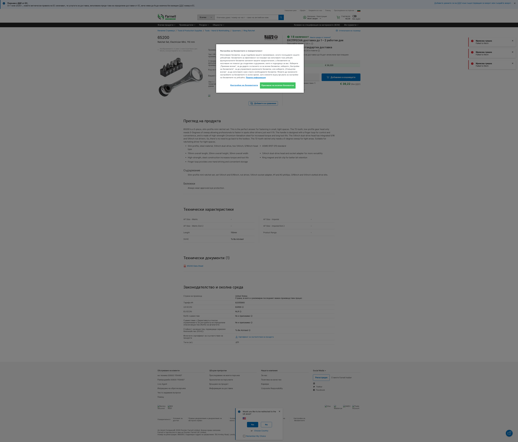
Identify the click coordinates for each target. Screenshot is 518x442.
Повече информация (256, 77)
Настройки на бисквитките (244, 85)
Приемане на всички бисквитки (277, 85)
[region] (260, 68)
